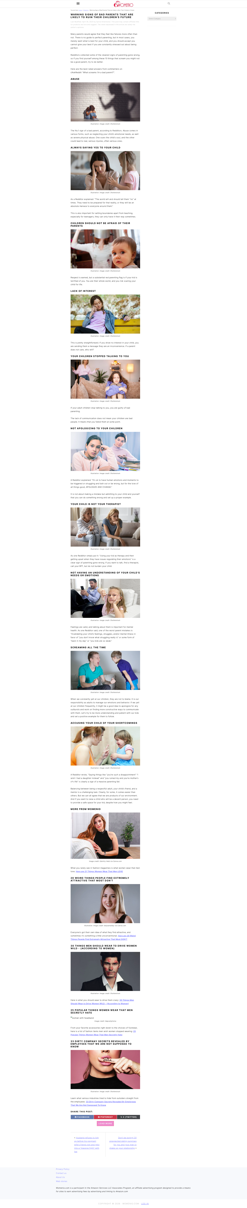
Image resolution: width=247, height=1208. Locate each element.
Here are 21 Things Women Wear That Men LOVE (99, 871)
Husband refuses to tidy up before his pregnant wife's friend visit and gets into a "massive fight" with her (86, 1145)
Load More (105, 1123)
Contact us (61, 1173)
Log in (145, 1204)
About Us (60, 1177)
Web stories (61, 1181)
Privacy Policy (62, 1169)
